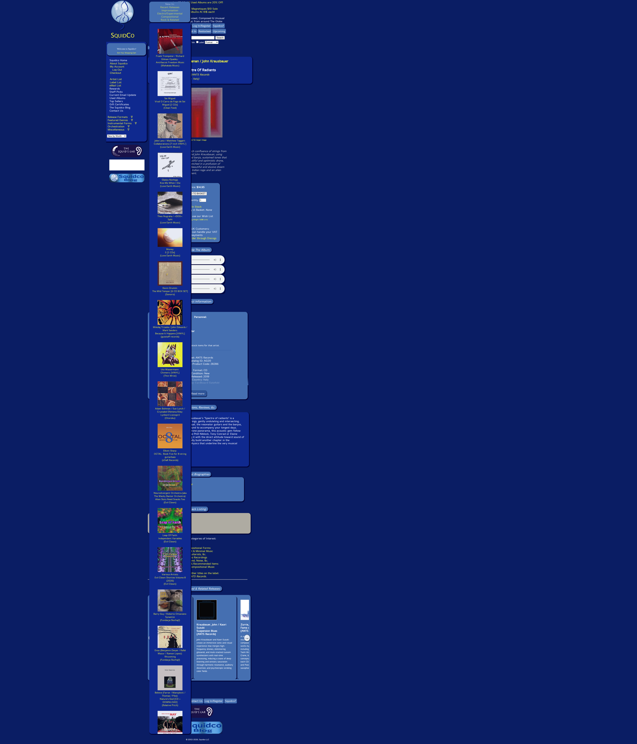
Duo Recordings (197, 557)
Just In (192, 31)
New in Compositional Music (197, 566)
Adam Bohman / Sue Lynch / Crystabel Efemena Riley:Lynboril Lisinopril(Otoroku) (170, 413)
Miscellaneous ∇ (118, 129)
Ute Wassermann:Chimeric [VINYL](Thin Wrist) (170, 372)
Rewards (114, 88)
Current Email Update (122, 95)
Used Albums (117, 98)
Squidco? (218, 25)
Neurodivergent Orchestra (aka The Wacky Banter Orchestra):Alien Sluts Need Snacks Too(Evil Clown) (170, 498)
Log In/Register (202, 25)
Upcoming (219, 31)
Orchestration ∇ (119, 126)
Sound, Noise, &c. (197, 560)
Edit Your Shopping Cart (126, 53)
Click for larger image (198, 140)
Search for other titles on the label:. (197, 575)
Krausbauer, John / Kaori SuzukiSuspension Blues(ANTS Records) (211, 629)
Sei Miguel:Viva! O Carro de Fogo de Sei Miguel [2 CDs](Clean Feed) (170, 103)
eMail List (115, 85)
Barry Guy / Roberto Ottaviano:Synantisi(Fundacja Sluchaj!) (170, 617)
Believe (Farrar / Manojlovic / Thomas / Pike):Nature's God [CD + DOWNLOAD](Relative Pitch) (170, 699)
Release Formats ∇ (120, 117)
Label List (115, 82)
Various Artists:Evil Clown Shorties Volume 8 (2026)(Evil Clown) (170, 579)
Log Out (117, 69)
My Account (117, 66)
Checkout (115, 72)
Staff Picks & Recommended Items (197, 563)
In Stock (197, 206)
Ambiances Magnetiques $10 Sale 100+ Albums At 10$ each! (197, 10)
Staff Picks (116, 91)
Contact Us (116, 110)
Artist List (116, 79)
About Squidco (119, 63)
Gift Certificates (119, 104)
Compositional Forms (198, 548)
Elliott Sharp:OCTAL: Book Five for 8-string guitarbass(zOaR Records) (170, 455)
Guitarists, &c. (197, 554)
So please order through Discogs (196, 238)
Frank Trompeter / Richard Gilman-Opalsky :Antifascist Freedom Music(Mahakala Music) (170, 61)
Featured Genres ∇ (120, 120)
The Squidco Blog (119, 107)
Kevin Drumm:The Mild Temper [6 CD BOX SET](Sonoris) (170, 291)
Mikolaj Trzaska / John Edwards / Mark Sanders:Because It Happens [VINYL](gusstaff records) (170, 332)
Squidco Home (118, 60)
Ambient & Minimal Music (197, 551)
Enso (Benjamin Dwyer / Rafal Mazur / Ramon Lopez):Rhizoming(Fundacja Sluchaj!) (170, 655)
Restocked (205, 31)
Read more (197, 393)
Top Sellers (116, 101)
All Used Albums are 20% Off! (205, 2)
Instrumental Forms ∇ (122, 123)
